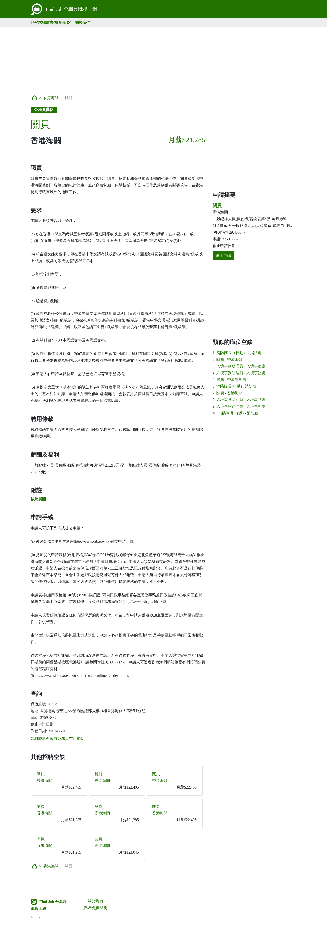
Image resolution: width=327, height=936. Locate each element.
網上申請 (223, 256)
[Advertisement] (163, 60)
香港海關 (51, 98)
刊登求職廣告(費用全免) (51, 22)
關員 (41, 774)
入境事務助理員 (229, 366)
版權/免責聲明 (95, 908)
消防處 (256, 353)
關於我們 (82, 22)
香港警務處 (236, 380)
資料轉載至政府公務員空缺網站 (57, 739)
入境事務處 (255, 366)
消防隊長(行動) (229, 386)
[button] (40, 499)
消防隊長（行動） (231, 353)
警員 (220, 380)
